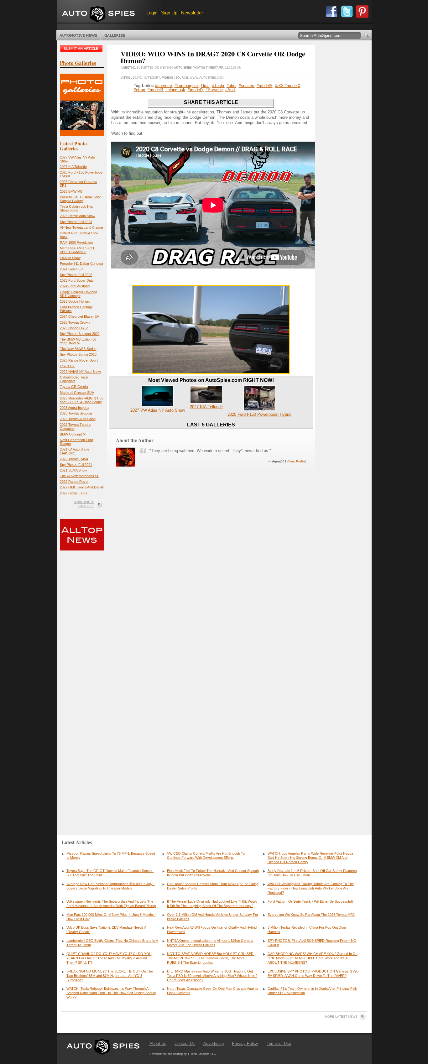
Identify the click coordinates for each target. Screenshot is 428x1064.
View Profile (296, 461)
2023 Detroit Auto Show (77, 216)
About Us (157, 1043)
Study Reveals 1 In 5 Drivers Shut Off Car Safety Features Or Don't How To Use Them (312, 873)
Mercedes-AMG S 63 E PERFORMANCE (77, 250)
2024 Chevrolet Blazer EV (79, 316)
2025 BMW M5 (71, 191)
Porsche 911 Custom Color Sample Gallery (80, 199)
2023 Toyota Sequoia (76, 413)
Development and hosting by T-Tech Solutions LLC (182, 1054)
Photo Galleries (115, 35)
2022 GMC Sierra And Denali (81, 487)
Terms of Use (279, 1043)
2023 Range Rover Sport (79, 360)
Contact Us (185, 1043)
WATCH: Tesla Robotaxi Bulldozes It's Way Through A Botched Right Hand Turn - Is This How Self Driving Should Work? (111, 993)
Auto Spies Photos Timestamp (198, 67)
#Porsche (214, 89)
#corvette (163, 85)
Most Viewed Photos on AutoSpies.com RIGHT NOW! (211, 380)
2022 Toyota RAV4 (74, 459)
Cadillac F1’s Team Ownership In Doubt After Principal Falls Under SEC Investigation (313, 991)
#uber (231, 85)
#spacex (246, 85)
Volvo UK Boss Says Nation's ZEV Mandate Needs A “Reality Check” (106, 930)
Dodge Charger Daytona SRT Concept (78, 294)
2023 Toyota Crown (75, 322)
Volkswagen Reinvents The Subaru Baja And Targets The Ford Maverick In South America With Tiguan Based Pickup (111, 904)
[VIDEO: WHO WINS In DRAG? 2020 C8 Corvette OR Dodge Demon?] (211, 372)
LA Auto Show (70, 258)
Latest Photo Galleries (73, 146)
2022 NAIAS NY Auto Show (80, 371)
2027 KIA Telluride (73, 167)
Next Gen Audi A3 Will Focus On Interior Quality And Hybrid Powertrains (212, 930)
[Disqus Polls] (211, 568)
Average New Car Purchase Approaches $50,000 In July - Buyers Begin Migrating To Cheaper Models (110, 886)
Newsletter (192, 12)
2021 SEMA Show (73, 470)
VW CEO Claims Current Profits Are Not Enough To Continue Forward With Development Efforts (206, 856)
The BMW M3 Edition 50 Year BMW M (78, 341)
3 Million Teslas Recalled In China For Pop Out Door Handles (307, 930)
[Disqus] (211, 729)
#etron (139, 89)
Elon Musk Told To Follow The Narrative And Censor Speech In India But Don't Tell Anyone (213, 873)
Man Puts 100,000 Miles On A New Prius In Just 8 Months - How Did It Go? (111, 917)
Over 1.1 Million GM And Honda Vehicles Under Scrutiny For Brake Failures (212, 917)
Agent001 (128, 67)
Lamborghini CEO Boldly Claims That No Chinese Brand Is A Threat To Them (112, 943)
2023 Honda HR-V (74, 328)
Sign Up (169, 12)
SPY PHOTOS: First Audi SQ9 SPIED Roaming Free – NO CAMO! (312, 943)
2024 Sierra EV (71, 269)
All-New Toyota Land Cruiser (81, 227)
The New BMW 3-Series (78, 349)
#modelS (265, 85)
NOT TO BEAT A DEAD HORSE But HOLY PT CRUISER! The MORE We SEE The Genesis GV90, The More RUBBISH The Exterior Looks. (210, 958)
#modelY (195, 89)
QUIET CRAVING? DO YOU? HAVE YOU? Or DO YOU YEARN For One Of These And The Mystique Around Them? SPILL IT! (109, 958)
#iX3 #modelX (287, 85)
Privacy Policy (245, 1043)
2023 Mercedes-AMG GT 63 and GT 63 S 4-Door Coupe (81, 400)
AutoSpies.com (98, 14)
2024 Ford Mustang (75, 286)
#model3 (155, 89)
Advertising (213, 1043)
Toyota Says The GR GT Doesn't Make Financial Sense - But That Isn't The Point (110, 873)
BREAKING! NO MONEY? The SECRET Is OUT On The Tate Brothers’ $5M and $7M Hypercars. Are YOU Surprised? (109, 975)
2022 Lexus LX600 (74, 493)
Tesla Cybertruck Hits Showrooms (76, 208)
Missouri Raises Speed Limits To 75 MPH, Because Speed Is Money (110, 856)
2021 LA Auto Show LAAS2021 (74, 451)
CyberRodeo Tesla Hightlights (74, 379)
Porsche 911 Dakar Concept (81, 263)
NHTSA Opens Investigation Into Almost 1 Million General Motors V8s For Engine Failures (210, 943)
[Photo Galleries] (82, 135)
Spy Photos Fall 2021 (76, 465)
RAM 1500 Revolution (76, 242)
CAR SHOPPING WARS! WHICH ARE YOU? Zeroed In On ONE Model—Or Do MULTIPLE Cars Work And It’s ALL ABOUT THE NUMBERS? (313, 958)
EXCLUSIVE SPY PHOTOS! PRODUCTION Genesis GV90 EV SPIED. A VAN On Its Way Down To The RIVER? (313, 973)
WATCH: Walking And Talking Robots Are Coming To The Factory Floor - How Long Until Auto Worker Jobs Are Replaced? (311, 888)
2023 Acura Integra (74, 407)
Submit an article (82, 48)
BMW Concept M (73, 434)
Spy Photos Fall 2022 (76, 275)
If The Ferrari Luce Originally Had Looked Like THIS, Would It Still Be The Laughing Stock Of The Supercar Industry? (212, 904)
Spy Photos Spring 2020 (78, 354)
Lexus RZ (67, 366)
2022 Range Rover (74, 481)
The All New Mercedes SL (79, 476)
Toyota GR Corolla (74, 387)
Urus (205, 85)
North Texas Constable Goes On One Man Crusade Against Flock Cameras (212, 991)
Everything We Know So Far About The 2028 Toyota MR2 (311, 914)
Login (151, 12)
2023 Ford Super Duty (77, 280)
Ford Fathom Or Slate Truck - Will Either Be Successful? (310, 901)
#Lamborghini (187, 85)
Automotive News (78, 35)
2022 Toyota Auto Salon (78, 419)
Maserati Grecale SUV (77, 392)
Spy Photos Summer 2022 (80, 334)
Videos (167, 77)
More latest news (341, 1016)
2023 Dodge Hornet (75, 301)
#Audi (230, 89)
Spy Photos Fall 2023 (76, 222)
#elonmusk (175, 89)
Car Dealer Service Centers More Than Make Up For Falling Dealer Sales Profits (212, 886)
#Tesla (218, 85)
